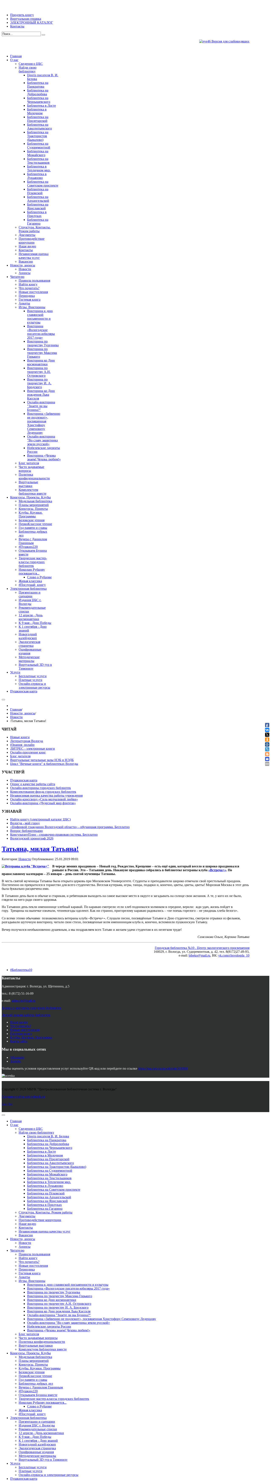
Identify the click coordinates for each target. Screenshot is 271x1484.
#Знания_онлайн (22, 745)
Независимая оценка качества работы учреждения (46, 795)
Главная (16, 709)
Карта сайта (18, 1041)
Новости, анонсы (22, 713)
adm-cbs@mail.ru (23, 1000)
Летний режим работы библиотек (26, 1015)
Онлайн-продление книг (28, 752)
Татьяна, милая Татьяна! (40, 849)
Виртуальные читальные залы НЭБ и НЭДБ (42, 760)
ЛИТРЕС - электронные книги (32, 748)
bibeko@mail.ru (199, 955)
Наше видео (19, 1022)
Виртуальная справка (25, 18)
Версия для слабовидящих (230, 41)
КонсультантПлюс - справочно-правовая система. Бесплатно (54, 834)
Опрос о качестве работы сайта (32, 784)
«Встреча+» (217, 870)
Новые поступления (24, 1030)
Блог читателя (20, 756)
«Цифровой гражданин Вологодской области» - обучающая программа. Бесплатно (70, 827)
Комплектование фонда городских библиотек (43, 791)
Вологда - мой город (25, 823)
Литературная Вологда (26, 741)
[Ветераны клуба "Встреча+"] (25, 866)
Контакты (17, 26)
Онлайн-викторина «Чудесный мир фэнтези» (43, 803)
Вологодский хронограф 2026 (31, 838)
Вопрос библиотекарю (26, 831)
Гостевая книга (21, 1033)
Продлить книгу (22, 15)
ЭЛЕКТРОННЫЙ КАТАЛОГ (31, 22)
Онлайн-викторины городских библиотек (40, 788)
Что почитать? (20, 1026)
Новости (16, 717)
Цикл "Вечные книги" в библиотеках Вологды (44, 764)
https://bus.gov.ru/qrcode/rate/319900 (163, 1068)
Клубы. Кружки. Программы (31, 1037)
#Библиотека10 (21, 970)
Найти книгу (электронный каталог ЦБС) (40, 819)
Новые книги (20, 737)
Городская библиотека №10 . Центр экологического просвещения (202, 948)
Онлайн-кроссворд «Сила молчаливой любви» (44, 799)
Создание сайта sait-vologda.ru (23, 1096)
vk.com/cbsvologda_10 (233, 955)
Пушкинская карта (23, 780)
